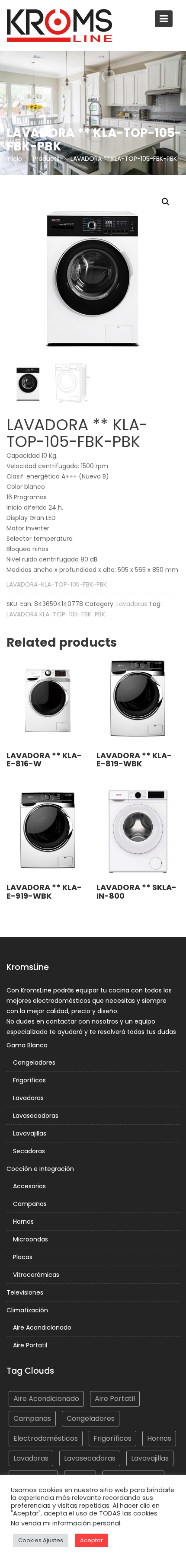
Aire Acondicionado (42, 1327)
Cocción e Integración (40, 1168)
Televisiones (24, 1292)
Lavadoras (131, 604)
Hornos (23, 1221)
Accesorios (29, 1186)
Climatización (27, 1310)
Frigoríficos (29, 1080)
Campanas (30, 1204)
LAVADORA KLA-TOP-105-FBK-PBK (55, 614)
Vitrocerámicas (36, 1274)
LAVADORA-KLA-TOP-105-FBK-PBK (56, 584)
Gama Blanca (27, 1045)
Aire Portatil (30, 1345)
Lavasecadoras (35, 1115)
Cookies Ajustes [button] (40, 1540)
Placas (22, 1257)
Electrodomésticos (45, 1438)
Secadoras (29, 1151)
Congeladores (34, 1062)
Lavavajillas (29, 1133)
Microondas (30, 1239)
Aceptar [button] (91, 1540)
